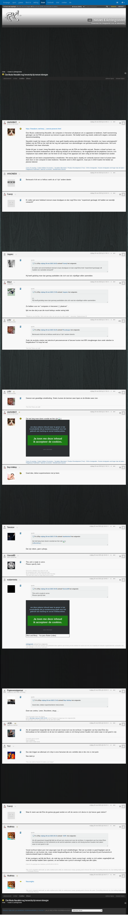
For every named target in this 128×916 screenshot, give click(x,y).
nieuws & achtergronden (15, 72)
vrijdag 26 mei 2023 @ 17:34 (98, 319)
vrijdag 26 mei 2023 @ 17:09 (98, 253)
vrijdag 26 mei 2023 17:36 (49, 536)
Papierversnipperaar (15, 690)
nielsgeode (29, 644)
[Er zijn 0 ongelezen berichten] (117, 2)
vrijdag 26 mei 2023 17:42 (50, 700)
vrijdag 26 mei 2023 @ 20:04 (98, 690)
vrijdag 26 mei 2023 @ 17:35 (98, 391)
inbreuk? (121, 6)
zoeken (64, 2)
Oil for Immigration (91, 168)
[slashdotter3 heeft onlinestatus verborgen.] (4, 123)
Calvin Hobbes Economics (45, 168)
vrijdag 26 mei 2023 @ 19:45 (98, 555)
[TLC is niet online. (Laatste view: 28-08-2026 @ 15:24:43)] (4, 746)
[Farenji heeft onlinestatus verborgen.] (4, 194)
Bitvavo (28, 78)
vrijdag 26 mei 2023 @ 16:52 (98, 193)
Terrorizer (10, 527)
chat (57, 2)
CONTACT (41, 910)
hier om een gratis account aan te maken (45, 6)
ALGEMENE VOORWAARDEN (26, 910)
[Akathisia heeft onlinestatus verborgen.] (4, 826)
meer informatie (47, 449)
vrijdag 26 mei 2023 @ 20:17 (98, 745)
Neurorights (30, 881)
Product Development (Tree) (76, 168)
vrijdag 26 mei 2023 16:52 (49, 263)
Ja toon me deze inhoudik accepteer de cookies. (47, 440)
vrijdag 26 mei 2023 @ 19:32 (98, 526)
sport (14, 2)
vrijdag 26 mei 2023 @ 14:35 (98, 122)
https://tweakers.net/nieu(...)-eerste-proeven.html (43, 129)
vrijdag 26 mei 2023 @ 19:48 (98, 578)
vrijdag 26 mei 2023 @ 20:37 (98, 874)
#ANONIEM (12, 174)
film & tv (28, 2)
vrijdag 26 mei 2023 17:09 (49, 292)
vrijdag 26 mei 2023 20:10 (49, 836)
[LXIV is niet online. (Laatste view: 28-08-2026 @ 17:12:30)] (4, 321)
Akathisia (10, 827)
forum (43, 2)
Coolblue (21, 78)
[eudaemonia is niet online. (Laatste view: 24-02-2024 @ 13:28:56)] (4, 580)
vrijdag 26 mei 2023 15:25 (49, 330)
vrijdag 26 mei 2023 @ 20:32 (98, 825)
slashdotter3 (11, 122)
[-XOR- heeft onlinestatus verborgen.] (4, 724)
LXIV (9, 320)
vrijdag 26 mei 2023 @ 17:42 (98, 466)
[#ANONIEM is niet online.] (4, 174)
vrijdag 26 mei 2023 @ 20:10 (98, 723)
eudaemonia (12, 580)
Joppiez (10, 254)
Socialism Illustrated (60, 168)
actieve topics (110, 78)
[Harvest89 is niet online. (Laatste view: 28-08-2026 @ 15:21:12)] (4, 556)
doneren (113, 6)
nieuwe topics (120, 78)
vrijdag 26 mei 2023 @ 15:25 (98, 172)
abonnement (7, 78)
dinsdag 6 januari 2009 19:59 (38, 718)
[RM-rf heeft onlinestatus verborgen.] (4, 283)
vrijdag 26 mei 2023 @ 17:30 (98, 282)
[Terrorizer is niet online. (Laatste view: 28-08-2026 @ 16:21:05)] (4, 527)
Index (3, 72)
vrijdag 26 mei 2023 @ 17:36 (98, 411)
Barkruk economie (46, 169)
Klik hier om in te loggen (23, 6)
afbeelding (36, 543)
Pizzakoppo (66, 330)
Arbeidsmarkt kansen (59, 169)
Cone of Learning (31, 168)
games (20, 2)
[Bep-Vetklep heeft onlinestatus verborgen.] (4, 467)
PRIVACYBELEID (9, 910)
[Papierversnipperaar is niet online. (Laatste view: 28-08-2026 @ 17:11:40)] (4, 691)
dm (70, 2)
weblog (36, 2)
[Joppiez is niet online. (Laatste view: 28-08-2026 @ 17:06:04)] (4, 254)
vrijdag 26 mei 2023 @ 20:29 (98, 805)
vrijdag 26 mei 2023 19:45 (49, 589)
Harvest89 (11, 555)
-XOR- (9, 723)
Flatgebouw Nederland (33, 169)
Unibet (15, 78)
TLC (9, 746)
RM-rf (9, 282)
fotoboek (50, 2)
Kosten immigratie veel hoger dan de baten (111, 168)
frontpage (6, 2)
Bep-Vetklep (12, 467)
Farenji (9, 194)
